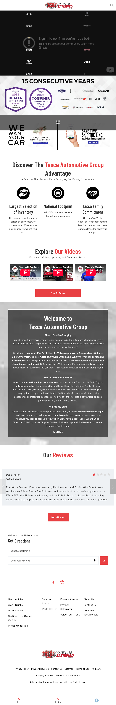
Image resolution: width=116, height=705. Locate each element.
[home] (59, 5)
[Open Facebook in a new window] (53, 582)
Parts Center (49, 609)
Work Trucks (15, 604)
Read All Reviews (58, 517)
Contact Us (90, 604)
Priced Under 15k (18, 625)
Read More (58, 431)
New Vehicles (15, 599)
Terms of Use (82, 668)
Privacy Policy (21, 668)
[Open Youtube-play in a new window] (62, 582)
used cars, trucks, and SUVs (29, 363)
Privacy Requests (40, 668)
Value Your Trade (70, 614)
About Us (89, 599)
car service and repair (92, 411)
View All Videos (58, 293)
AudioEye (97, 668)
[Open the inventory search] (111, 5)
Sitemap (69, 668)
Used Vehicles (16, 610)
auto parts (62, 415)
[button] (113, 486)
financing (36, 382)
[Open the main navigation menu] (4, 5)
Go (104, 560)
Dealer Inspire (79, 681)
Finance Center (69, 599)
